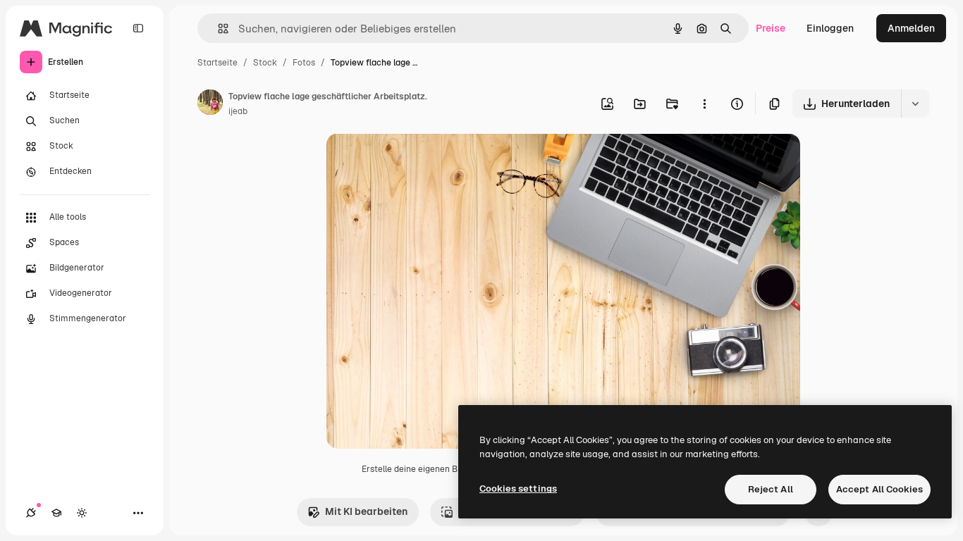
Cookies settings (518, 489)
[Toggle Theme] (81, 513)
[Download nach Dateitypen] (915, 103)
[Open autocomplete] (217, 28)
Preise (770, 28)
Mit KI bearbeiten (366, 511)
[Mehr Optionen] (704, 103)
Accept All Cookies (879, 489)
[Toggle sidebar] (138, 28)
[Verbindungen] (31, 513)
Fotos (304, 62)
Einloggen (830, 28)
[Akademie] (56, 513)
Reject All (770, 489)
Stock (265, 62)
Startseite (217, 62)
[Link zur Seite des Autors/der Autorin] (210, 104)
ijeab (237, 111)
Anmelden (911, 28)
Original (416, 160)
